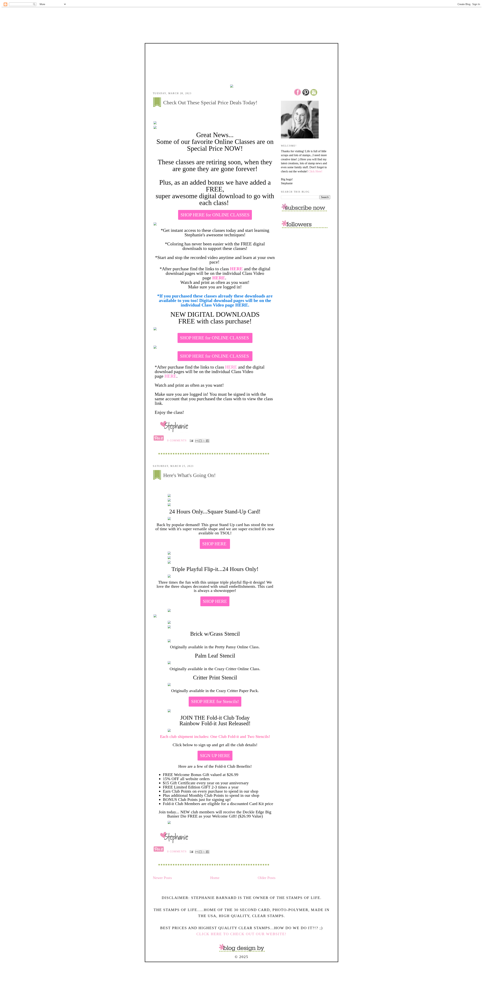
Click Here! (315, 171)
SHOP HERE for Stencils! (215, 701)
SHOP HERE (215, 543)
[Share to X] (204, 441)
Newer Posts (162, 878)
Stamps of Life (241, 54)
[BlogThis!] (200, 441)
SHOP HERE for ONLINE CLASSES (215, 214)
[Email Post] (191, 440)
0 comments (177, 440)
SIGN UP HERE (215, 755)
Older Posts (266, 878)
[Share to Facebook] (207, 441)
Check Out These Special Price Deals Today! (210, 102)
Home (214, 878)
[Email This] (197, 441)
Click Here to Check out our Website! (241, 934)
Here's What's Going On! (189, 475)
